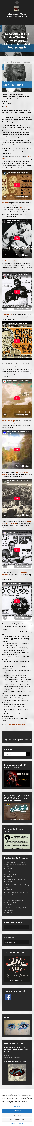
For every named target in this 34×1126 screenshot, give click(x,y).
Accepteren (17, 1111)
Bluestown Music (17, 14)
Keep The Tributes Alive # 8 (13, 735)
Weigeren (17, 1115)
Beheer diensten (16, 1106)
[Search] (28, 754)
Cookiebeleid (13, 1123)
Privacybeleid (20, 1123)
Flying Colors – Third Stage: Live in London (16, 740)
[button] (31, 1091)
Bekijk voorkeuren (17, 1119)
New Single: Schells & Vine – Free (16, 879)
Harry (7, 62)
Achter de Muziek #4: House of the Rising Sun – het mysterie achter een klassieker (16, 864)
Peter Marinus (10, 107)
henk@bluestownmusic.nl (12, 1058)
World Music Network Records (12, 728)
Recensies (27, 62)
